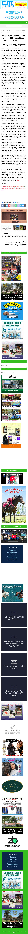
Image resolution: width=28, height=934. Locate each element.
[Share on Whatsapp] (16, 205)
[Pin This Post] (9, 205)
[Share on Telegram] (21, 205)
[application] (14, 536)
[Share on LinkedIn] (7, 205)
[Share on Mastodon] (18, 205)
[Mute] (22, 542)
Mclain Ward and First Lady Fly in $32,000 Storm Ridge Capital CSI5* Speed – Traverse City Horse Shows (13, 188)
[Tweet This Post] (5, 205)
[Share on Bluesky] (23, 205)
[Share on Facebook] (2, 205)
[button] (26, 23)
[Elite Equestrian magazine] (14, 8)
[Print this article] (14, 205)
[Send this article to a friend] (11, 205)
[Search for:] (14, 26)
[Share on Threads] (25, 205)
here (18, 180)
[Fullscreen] (24, 542)
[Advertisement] (14, 197)
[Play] (3, 542)
